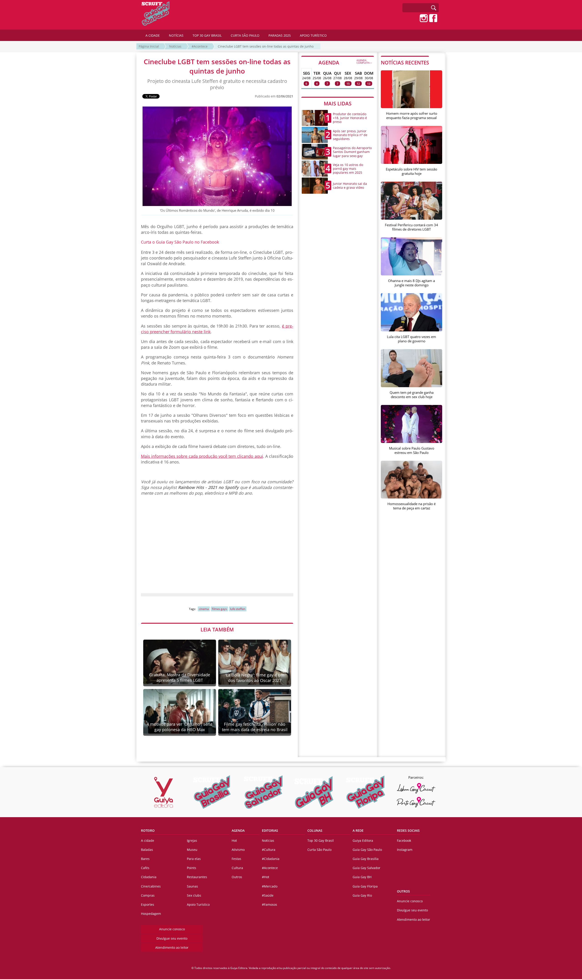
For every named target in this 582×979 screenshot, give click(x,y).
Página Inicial (149, 46)
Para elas (194, 859)
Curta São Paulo (319, 849)
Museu (192, 849)
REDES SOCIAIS (408, 830)
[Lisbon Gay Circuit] (416, 788)
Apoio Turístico (198, 904)
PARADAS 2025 (279, 35)
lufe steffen (237, 609)
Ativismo (238, 849)
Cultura (237, 868)
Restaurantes (197, 877)
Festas (236, 859)
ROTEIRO (148, 830)
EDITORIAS (270, 830)
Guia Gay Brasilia (366, 859)
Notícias (175, 46)
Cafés (145, 868)
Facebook (404, 840)
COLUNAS (314, 830)
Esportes (147, 904)
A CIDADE (153, 35)
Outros (237, 877)
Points (191, 868)
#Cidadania (270, 859)
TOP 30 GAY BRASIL (207, 35)
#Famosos (269, 904)
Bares (145, 859)
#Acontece (200, 46)
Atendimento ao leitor (171, 947)
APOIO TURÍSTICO (313, 35)
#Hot (265, 877)
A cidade (147, 840)
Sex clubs (194, 895)
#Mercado (269, 886)
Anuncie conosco (172, 929)
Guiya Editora (363, 840)
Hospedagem (151, 913)
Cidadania (148, 877)
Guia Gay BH (362, 877)
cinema (204, 609)
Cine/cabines (151, 886)
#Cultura (268, 849)
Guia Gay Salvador (366, 868)
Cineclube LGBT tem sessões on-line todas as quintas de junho (266, 46)
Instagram (404, 849)
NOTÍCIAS (176, 35)
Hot (234, 840)
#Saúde (267, 895)
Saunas (192, 886)
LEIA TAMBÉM (217, 629)
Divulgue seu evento (171, 938)
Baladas (147, 849)
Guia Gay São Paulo (367, 849)
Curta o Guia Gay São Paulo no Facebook (180, 242)
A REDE (358, 830)
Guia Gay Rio (362, 895)
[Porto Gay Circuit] (416, 802)
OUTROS (403, 891)
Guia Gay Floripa (365, 886)
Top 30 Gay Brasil (320, 840)
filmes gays (219, 609)
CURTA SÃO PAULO (245, 35)
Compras (148, 895)
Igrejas (192, 840)
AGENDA (345, 62)
